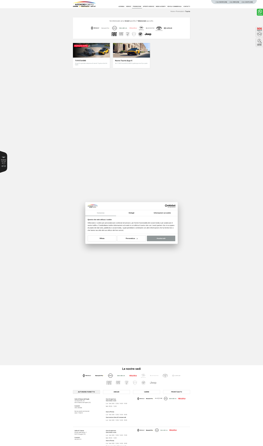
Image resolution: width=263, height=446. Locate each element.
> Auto (221, 2)
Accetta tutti (161, 238)
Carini (146, 392)
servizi (128, 6)
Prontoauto (176, 392)
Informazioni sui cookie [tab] (162, 213)
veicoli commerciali (174, 6)
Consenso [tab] (100, 213)
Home (173, 11)
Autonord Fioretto (86, 392)
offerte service (148, 6)
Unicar (116, 392)
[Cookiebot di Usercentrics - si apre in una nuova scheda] (166, 206)
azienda (121, 6)
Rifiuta (102, 238)
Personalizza (130, 238)
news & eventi (161, 6)
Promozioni (180, 11)
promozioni (137, 6)
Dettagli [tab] (131, 213)
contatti (186, 6)
